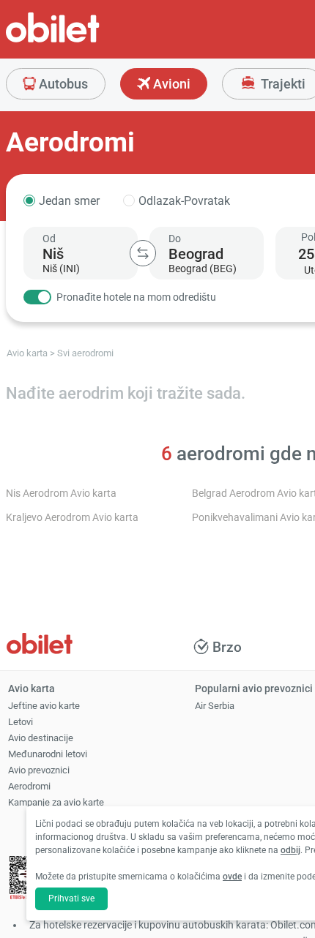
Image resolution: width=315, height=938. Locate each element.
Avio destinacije (40, 737)
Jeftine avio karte (44, 705)
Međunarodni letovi (47, 753)
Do (174, 238)
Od (49, 238)
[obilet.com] (88, 41)
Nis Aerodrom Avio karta (61, 493)
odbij (290, 850)
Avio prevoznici (39, 770)
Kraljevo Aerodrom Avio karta (72, 517)
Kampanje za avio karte (56, 802)
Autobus (62, 83)
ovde (232, 876)
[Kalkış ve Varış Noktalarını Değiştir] (143, 253)
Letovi (20, 721)
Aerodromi (29, 786)
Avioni (170, 83)
